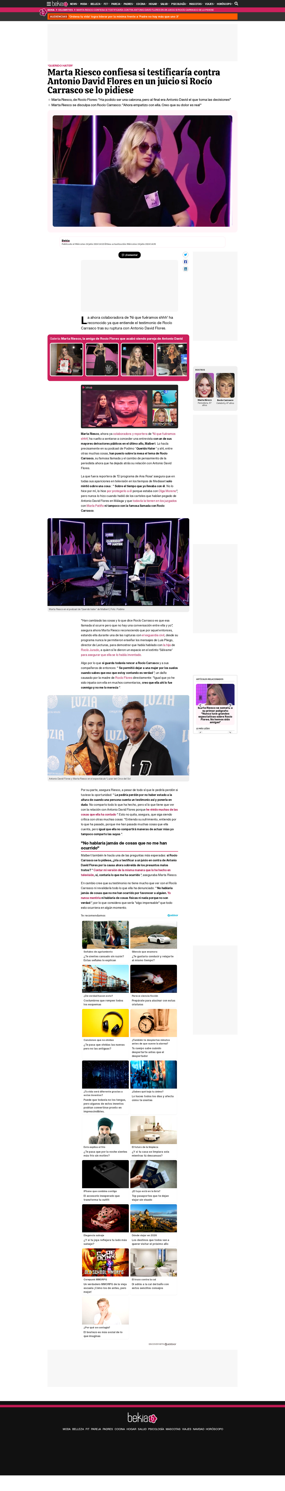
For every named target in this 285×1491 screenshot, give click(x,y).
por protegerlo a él (119, 491)
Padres (108, 1429)
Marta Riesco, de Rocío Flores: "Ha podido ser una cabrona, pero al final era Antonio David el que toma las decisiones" (141, 99)
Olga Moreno (167, 491)
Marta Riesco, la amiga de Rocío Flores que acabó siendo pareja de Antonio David (122, 338)
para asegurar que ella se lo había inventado (111, 655)
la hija (167, 645)
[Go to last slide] (200, 705)
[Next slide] (230, 705)
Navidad (198, 1429)
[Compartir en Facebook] (186, 262)
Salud (142, 1429)
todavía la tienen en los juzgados (155, 501)
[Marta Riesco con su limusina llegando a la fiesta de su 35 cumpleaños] (102, 375)
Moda (67, 1429)
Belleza (78, 1429)
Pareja (96, 1429)
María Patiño (95, 505)
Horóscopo (214, 1429)
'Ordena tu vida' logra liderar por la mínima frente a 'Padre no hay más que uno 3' (114, 16)
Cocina (120, 1429)
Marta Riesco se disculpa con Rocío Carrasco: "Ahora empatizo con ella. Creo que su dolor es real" (127, 104)
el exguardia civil (153, 635)
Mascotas (173, 1429)
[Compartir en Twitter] (186, 255)
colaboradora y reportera (130, 434)
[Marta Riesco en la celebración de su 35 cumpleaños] (137, 375)
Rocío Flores (123, 677)
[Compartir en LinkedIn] (186, 269)
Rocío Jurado (90, 650)
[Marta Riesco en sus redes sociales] (173, 375)
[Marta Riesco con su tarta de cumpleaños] (66, 375)
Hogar (131, 1429)
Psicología (156, 1429)
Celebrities (65, 9)
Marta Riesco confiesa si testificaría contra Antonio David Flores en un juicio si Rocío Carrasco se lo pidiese (145, 9)
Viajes (186, 1429)
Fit (88, 1429)
